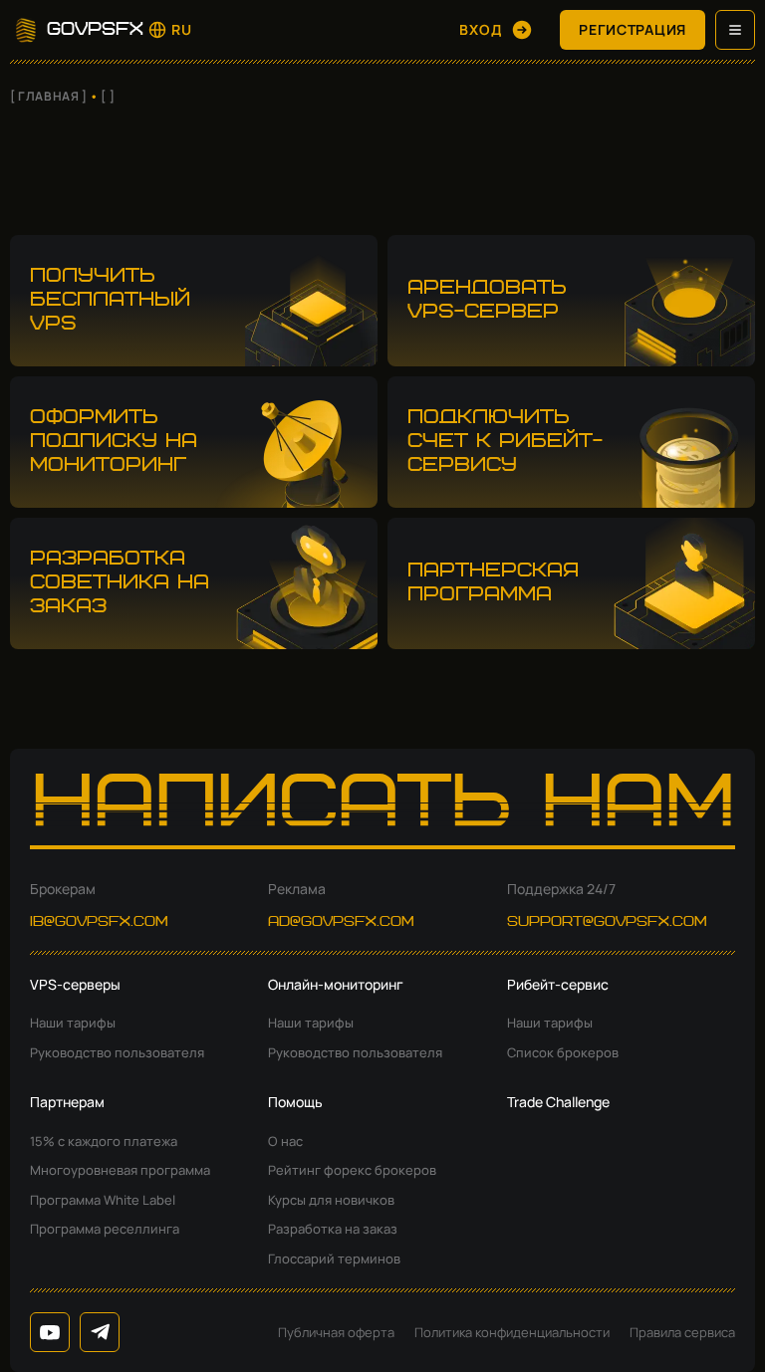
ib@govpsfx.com (99, 922)
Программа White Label (102, 1200)
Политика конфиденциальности (512, 1332)
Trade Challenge (558, 1101)
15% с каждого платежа (103, 1141)
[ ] (108, 96)
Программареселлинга (104, 1229)
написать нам (383, 807)
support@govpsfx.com (607, 922)
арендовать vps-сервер (487, 300)
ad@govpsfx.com (341, 922)
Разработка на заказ (332, 1229)
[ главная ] (49, 96)
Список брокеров (563, 1052)
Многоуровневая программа (120, 1170)
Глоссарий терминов (334, 1258)
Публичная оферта (336, 1332)
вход (480, 29)
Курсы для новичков (331, 1200)
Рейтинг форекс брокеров (352, 1170)
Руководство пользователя (117, 1052)
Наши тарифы (73, 1022)
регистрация (632, 29)
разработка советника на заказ (119, 583)
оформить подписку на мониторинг (113, 441)
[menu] (735, 30)
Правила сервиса (682, 1332)
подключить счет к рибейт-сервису (505, 441)
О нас (285, 1141)
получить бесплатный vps (110, 300)
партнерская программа (493, 583)
